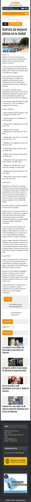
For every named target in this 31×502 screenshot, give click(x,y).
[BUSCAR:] (15, 17)
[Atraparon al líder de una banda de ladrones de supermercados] (15, 365)
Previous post (16, 313)
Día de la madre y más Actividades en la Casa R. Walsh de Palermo (15, 388)
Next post (14, 315)
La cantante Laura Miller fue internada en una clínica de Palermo (13, 350)
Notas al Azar (7, 332)
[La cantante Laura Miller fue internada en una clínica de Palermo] (15, 345)
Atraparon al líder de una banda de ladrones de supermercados (14, 369)
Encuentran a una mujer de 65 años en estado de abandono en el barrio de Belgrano (15, 409)
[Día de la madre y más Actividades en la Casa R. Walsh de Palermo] (15, 383)
